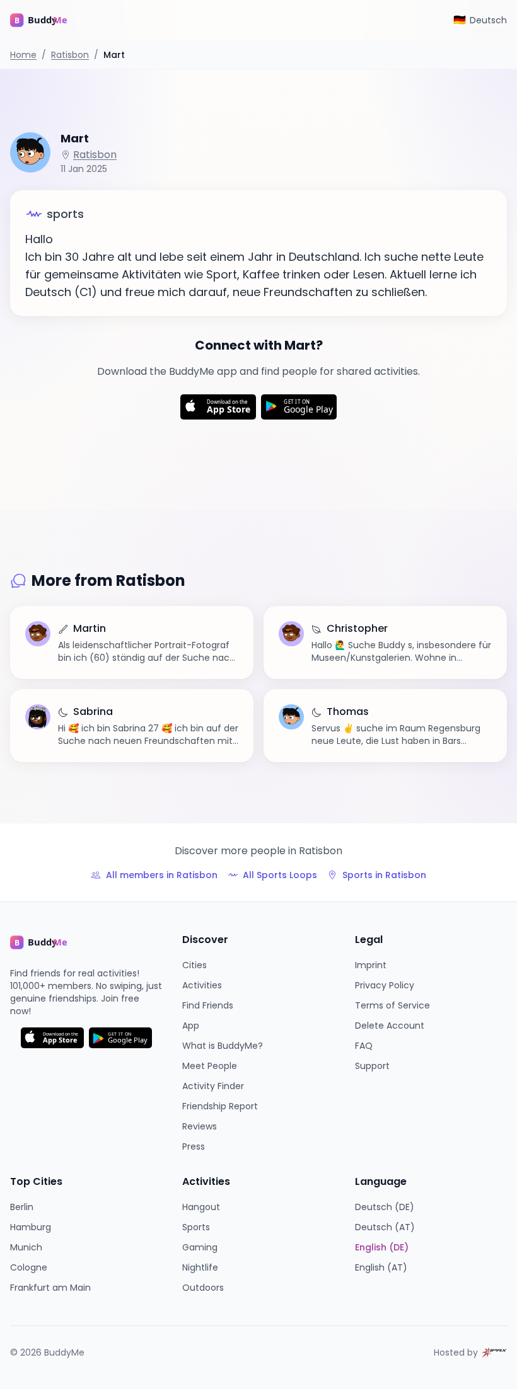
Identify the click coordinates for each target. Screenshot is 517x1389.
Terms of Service (392, 1005)
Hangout (201, 1207)
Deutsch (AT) (385, 1227)
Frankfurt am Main (50, 1287)
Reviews (199, 1126)
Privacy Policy (384, 985)
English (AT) (381, 1267)
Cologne (28, 1267)
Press (193, 1146)
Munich (26, 1247)
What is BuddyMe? (222, 1045)
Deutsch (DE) (384, 1207)
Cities (194, 965)
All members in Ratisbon (162, 875)
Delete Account (389, 1025)
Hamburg (30, 1227)
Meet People (209, 1066)
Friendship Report (220, 1106)
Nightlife (200, 1267)
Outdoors (203, 1287)
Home (23, 55)
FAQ (364, 1045)
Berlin (21, 1207)
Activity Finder (213, 1086)
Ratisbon (70, 55)
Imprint (370, 965)
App (190, 1025)
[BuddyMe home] (48, 20)
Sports (196, 1227)
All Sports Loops (280, 875)
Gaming (200, 1247)
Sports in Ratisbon (384, 875)
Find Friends (207, 1005)
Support (372, 1066)
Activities (202, 985)
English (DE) (382, 1247)
